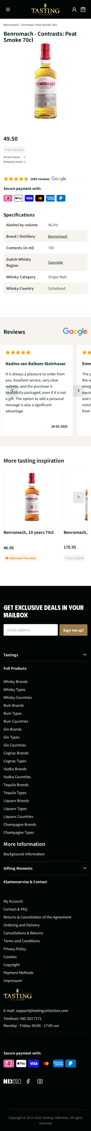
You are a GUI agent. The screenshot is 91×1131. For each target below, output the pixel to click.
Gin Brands (13, 729)
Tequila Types (15, 792)
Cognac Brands (16, 752)
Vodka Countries (17, 776)
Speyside (55, 262)
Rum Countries (16, 721)
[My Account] (74, 9)
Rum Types (13, 713)
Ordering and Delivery (22, 924)
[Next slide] (78, 390)
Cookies (10, 956)
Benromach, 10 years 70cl (29, 532)
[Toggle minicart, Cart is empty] (83, 9)
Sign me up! (73, 630)
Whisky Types (14, 689)
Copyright (12, 964)
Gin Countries (15, 745)
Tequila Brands (16, 784)
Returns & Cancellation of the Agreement (37, 917)
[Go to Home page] (45, 9)
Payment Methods (18, 972)
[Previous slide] (12, 390)
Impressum (13, 980)
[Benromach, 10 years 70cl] (32, 497)
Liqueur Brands (16, 800)
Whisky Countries (18, 697)
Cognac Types (15, 760)
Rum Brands (14, 705)
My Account (13, 901)
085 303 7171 (31, 1018)
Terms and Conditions (22, 940)
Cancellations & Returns (23, 932)
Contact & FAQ (15, 909)
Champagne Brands (20, 824)
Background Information (24, 853)
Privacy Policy (15, 948)
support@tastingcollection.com (42, 1010)
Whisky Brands (16, 681)
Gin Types (11, 737)
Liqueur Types (15, 808)
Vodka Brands (15, 768)
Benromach (58, 236)
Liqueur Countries (18, 816)
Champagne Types (19, 832)
